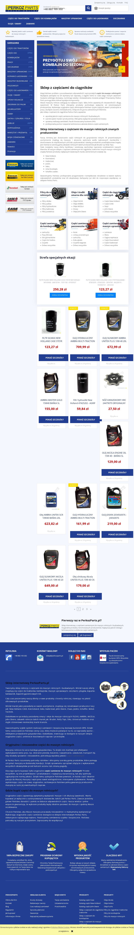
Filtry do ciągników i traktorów (115, 910)
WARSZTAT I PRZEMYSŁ (17, 132)
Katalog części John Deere (89, 906)
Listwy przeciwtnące (81, 235)
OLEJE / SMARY (13, 95)
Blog (7, 906)
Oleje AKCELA (78, 206)
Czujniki (45, 243)
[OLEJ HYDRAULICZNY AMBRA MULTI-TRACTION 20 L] (82, 321)
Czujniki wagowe (79, 243)
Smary (75, 209)
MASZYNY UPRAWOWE (17, 71)
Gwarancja (34, 913)
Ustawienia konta (61, 903)
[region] (83, 59)
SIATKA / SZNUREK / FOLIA (18, 118)
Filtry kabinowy (48, 209)
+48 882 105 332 (53, 9)
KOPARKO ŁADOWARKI (17, 76)
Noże (75, 232)
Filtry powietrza (48, 211)
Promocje (11, 151)
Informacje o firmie (12, 916)
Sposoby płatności (37, 910)
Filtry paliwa (46, 204)
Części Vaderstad (111, 243)
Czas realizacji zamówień (39, 906)
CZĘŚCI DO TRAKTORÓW (18, 48)
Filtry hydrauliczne (49, 206)
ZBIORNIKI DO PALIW (16, 104)
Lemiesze (108, 232)
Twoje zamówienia (62, 900)
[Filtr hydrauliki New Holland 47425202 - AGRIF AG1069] (82, 383)
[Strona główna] (22, 8)
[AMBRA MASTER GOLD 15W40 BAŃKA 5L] (51, 383)
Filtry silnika (46, 201)
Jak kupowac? (86, 635)
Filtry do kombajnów (112, 913)
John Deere (108, 209)
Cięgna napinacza (111, 237)
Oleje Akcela (108, 900)
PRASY (10, 62)
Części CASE (108, 204)
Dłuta (106, 235)
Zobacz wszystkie (111, 211)
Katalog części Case (86, 900)
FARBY (10, 114)
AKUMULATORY (14, 109)
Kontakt (120, 2)
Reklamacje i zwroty (37, 903)
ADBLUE (10, 123)
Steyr (106, 206)
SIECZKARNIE (13, 67)
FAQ (126, 2)
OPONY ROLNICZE (15, 99)
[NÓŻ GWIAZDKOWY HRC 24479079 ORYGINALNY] (114, 383)
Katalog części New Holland (89, 903)
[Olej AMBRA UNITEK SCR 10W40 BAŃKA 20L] (51, 498)
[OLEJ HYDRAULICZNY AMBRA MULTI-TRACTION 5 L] (82, 498)
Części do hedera (48, 240)
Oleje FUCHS (78, 201)
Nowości (11, 146)
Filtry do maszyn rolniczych (114, 916)
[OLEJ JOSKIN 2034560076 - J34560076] (114, 498)
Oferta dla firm (11, 900)
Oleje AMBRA (78, 204)
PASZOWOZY (12, 85)
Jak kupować (10, 913)
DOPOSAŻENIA (13, 128)
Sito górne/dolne (48, 237)
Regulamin (9, 910)
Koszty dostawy (36, 900)
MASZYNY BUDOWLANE (17, 81)
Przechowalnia (60, 906)
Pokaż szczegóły (55, 357)
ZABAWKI (11, 142)
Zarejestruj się (69, 635)
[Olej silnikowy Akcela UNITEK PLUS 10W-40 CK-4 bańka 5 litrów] (82, 560)
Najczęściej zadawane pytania (41, 916)
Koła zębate (77, 240)
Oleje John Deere (79, 211)
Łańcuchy (45, 232)
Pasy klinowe (47, 235)
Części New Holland (112, 201)
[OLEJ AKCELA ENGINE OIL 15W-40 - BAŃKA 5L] (114, 436)
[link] (83, 59)
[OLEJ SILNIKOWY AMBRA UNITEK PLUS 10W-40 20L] (114, 321)
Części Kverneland (111, 240)
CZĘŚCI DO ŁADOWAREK (17, 90)
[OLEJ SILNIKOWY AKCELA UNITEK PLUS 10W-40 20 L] (51, 560)
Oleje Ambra (108, 903)
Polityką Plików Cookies (60, 927)
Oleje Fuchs (108, 906)
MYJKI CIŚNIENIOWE (16, 137)
